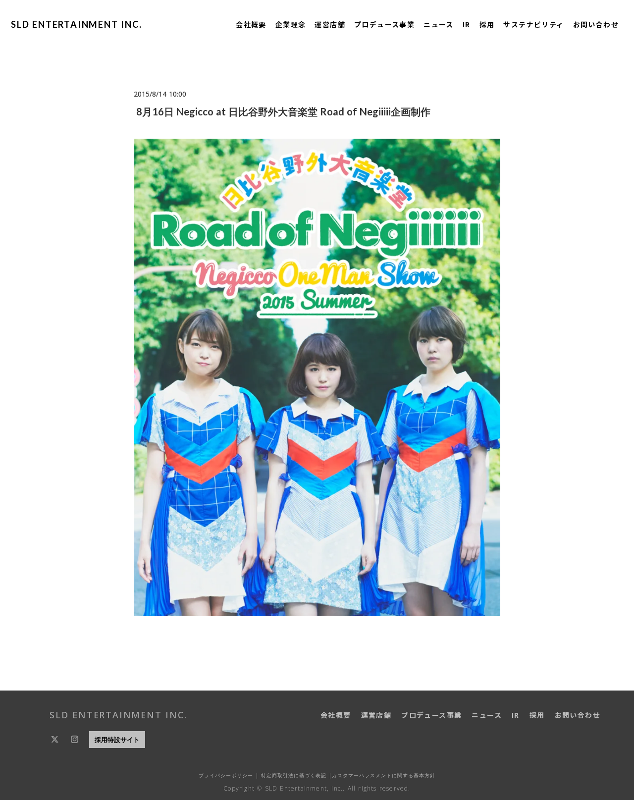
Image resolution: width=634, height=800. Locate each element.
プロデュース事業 (384, 24)
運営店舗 (330, 24)
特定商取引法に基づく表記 (292, 775)
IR (467, 24)
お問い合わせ (596, 24)
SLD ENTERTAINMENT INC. (76, 24)
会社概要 (251, 24)
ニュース (438, 24)
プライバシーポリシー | (229, 775)
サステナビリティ (533, 24)
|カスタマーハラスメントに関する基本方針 (380, 775)
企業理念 (290, 24)
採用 (487, 24)
